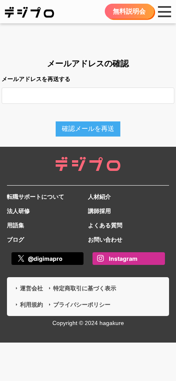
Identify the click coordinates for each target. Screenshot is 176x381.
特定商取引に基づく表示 (84, 288)
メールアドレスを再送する (36, 79)
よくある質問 (105, 225)
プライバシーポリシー (82, 304)
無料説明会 (129, 11)
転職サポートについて (35, 196)
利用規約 (31, 304)
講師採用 (99, 211)
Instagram (123, 258)
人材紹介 (99, 196)
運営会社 (31, 288)
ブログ (15, 239)
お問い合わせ (105, 239)
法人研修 (18, 211)
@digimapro (45, 258)
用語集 (15, 225)
